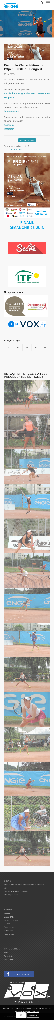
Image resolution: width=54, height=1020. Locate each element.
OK (21, 1015)
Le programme (11, 111)
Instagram (9, 129)
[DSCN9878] (27, 640)
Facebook (9, 125)
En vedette (8, 956)
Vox (5, 888)
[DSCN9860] (27, 709)
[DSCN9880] (27, 813)
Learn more (33, 1015)
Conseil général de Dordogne (16, 891)
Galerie (7, 924)
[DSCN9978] (27, 397)
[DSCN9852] (27, 744)
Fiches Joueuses (11, 920)
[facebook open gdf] (19, 976)
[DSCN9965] (27, 501)
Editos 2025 (9, 917)
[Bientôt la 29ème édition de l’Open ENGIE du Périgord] (27, 52)
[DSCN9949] (27, 536)
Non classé (8, 959)
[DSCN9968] (27, 466)
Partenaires (8, 930)
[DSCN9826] (27, 779)
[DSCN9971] (27, 431)
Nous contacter (10, 927)
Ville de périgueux (11, 895)
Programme (9, 934)
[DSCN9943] (27, 570)
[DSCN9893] (27, 605)
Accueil (7, 913)
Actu (6, 953)
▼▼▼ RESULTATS (13, 149)
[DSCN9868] (27, 674)
